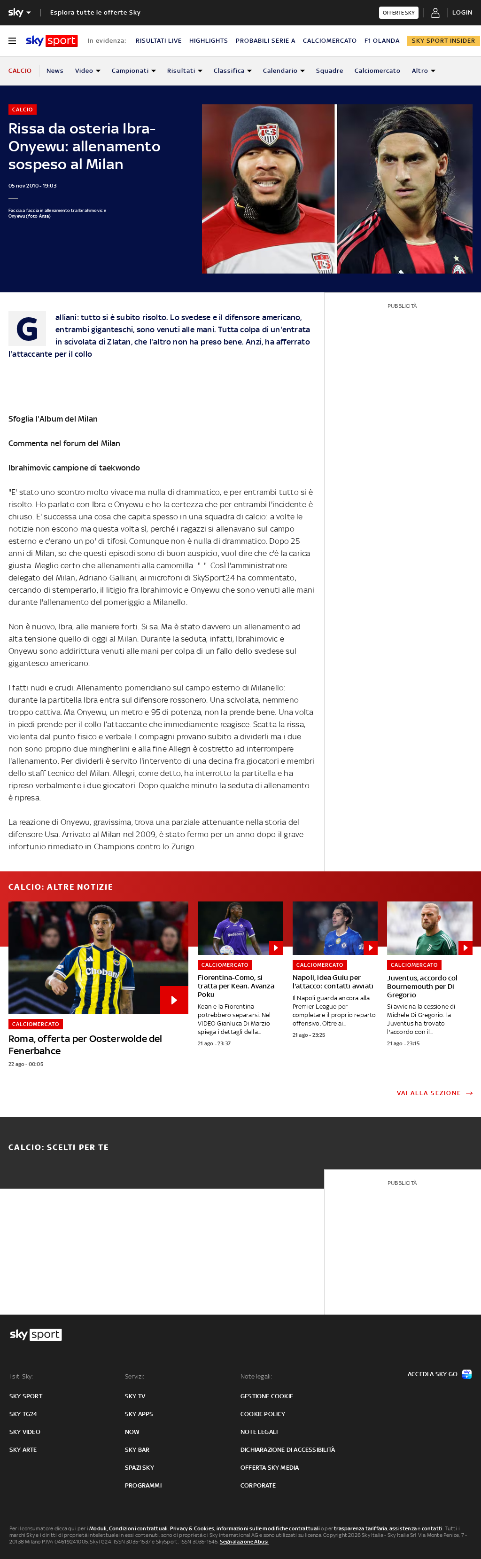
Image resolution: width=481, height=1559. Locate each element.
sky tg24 (23, 1414)
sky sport (25, 1396)
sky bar (137, 1449)
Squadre (329, 70)
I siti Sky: (21, 1376)
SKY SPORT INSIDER (443, 40)
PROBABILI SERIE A (265, 40)
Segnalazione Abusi (244, 1541)
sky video (24, 1431)
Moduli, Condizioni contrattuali (128, 1528)
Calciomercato (378, 70)
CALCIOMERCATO (330, 40)
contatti (432, 1528)
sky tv (135, 1396)
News (55, 70)
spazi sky (139, 1467)
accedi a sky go (433, 1374)
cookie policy (263, 1414)
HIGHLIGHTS (208, 40)
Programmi (143, 1485)
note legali (259, 1431)
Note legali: (256, 1376)
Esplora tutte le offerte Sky (95, 12)
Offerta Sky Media (269, 1467)
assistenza (403, 1528)
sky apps (139, 1414)
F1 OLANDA (382, 40)
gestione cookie (266, 1396)
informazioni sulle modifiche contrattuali (268, 1528)
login (462, 12)
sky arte (23, 1449)
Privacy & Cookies (192, 1528)
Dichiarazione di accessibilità (287, 1449)
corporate (258, 1485)
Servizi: (135, 1376)
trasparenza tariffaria (360, 1528)
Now (132, 1431)
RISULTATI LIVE (159, 40)
